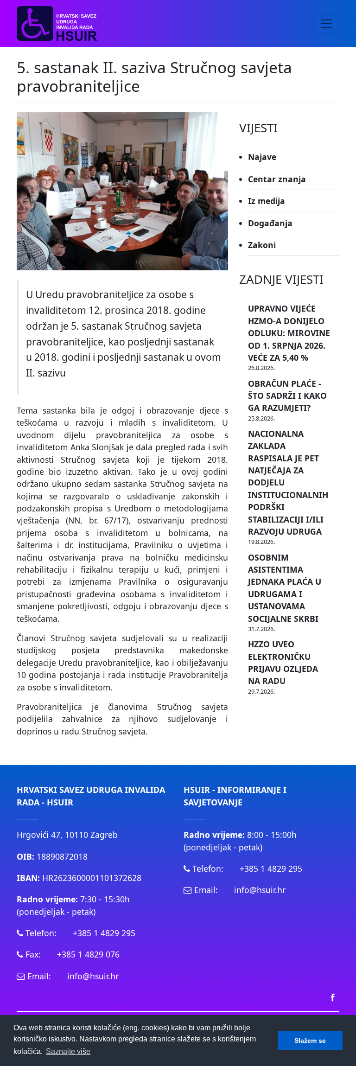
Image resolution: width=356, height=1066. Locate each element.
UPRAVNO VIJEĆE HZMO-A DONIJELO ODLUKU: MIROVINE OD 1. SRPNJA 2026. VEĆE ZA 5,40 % (289, 333)
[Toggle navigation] (326, 23)
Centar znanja (277, 179)
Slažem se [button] (310, 1040)
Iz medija (266, 200)
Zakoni (262, 244)
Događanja (270, 223)
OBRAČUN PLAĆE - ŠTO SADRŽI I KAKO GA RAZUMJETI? (287, 396)
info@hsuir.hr (93, 976)
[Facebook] (333, 996)
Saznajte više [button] (68, 1051)
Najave (262, 156)
